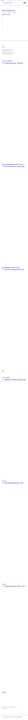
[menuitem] (21, 2)
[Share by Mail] (3, 29)
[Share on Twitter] (3, 18)
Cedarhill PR (19, 716)
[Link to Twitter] (23, 718)
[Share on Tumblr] (3, 23)
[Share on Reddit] (3, 27)
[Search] (21, 2)
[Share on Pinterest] (3, 19)
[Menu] (24, 2)
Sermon (9, 12)
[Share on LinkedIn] (3, 21)
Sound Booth (14, 12)
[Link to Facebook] (25, 718)
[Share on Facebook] (3, 16)
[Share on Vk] (3, 25)
